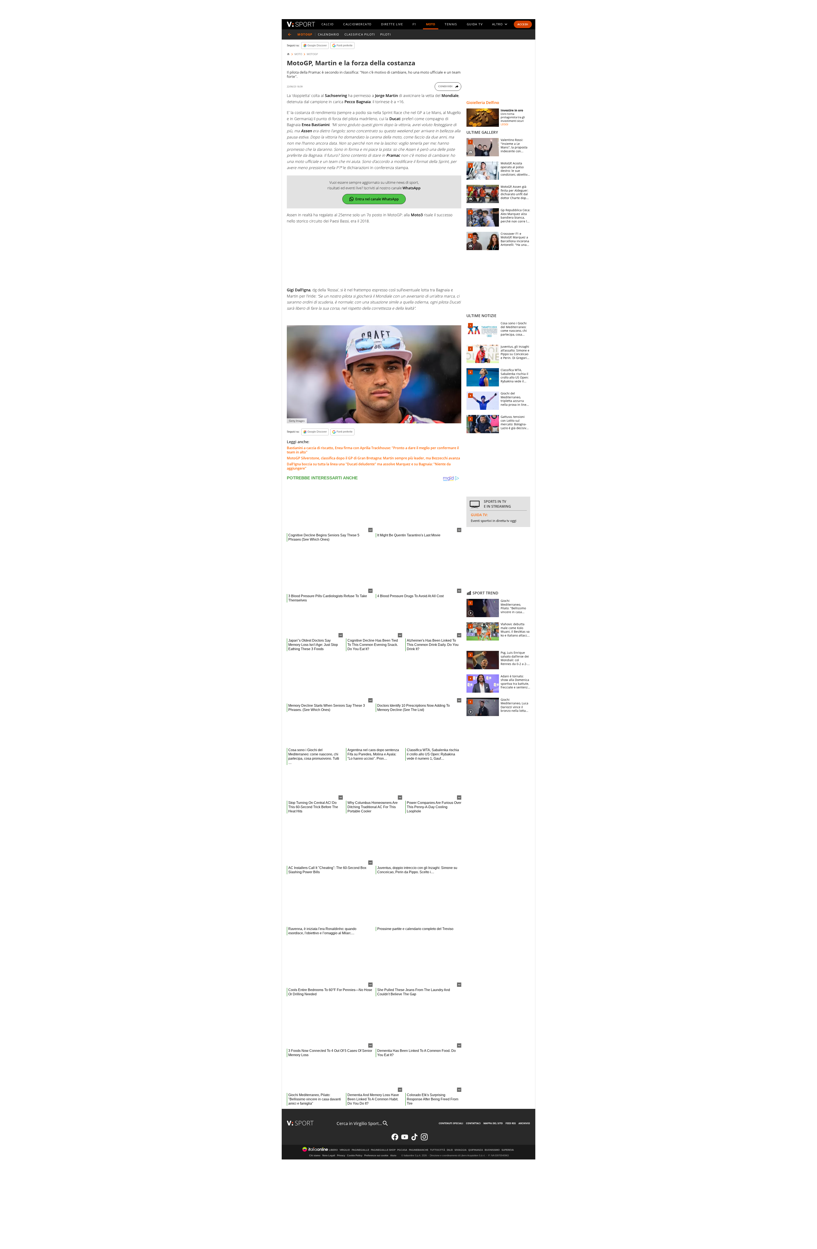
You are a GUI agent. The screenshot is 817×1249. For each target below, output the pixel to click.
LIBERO (333, 1150)
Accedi (522, 24)
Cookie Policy (354, 1155)
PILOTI (385, 34)
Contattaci (473, 1123)
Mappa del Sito (493, 1123)
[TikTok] (414, 1139)
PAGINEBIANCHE (418, 1150)
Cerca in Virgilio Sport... (359, 1123)
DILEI (450, 1150)
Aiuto (393, 1155)
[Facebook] (394, 1139)
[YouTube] (404, 1139)
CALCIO (327, 24)
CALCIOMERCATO (357, 24)
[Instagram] (424, 1139)
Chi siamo (314, 1155)
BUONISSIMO (492, 1150)
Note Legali (328, 1155)
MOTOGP (312, 54)
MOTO (430, 24)
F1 (414, 24)
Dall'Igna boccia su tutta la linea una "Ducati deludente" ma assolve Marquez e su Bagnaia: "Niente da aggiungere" (369, 466)
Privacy (341, 1155)
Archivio (524, 1123)
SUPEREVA (507, 1150)
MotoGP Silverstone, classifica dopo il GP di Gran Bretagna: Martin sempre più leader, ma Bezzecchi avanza (373, 458)
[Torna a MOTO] (289, 34)
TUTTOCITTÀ (437, 1150)
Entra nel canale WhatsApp (377, 199)
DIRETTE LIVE (392, 24)
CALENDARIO (328, 34)
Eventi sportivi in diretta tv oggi (493, 520)
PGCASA (402, 1150)
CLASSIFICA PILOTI (359, 34)
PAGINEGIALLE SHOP (383, 1150)
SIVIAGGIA (460, 1150)
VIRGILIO (345, 1150)
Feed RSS (511, 1123)
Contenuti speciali (451, 1123)
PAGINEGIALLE (360, 1150)
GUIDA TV (475, 24)
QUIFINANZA (475, 1150)
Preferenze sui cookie (376, 1155)
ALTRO (497, 24)
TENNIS (451, 24)
